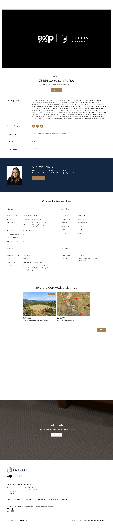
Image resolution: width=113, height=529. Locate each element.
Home (8, 499)
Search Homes (41, 499)
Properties (17, 499)
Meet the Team (53, 499)
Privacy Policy (101, 520)
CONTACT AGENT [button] (39, 178)
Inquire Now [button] (56, 90)
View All (102, 330)
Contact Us (65, 499)
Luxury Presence (21, 520)
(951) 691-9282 (53, 173)
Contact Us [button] (56, 434)
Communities (28, 499)
